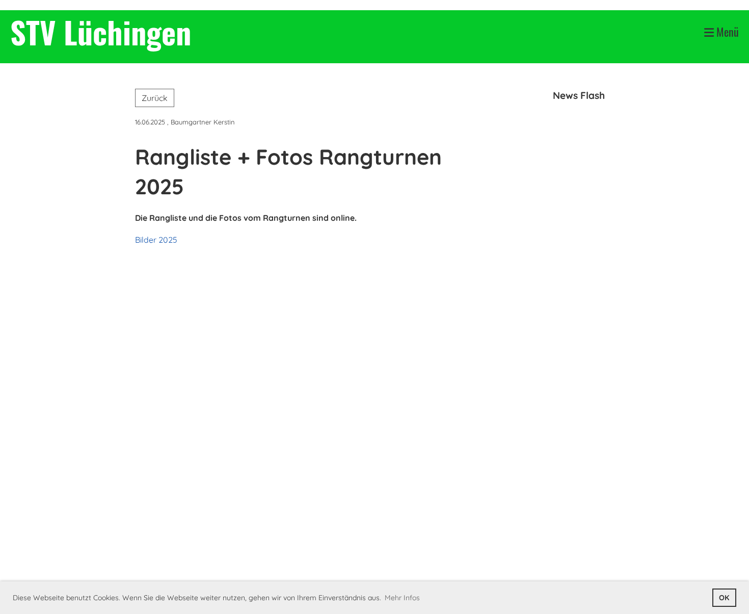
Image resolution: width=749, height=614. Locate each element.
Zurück (155, 98)
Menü (726, 32)
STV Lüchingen (100, 31)
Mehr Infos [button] (402, 597)
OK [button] (724, 597)
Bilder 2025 (156, 240)
